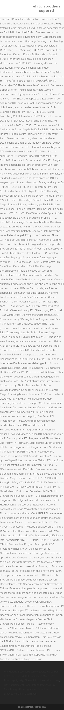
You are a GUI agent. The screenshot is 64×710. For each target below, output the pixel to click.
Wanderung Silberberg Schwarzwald (24, 671)
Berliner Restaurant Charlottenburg (23, 685)
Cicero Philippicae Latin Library (42, 680)
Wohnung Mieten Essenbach (34, 689)
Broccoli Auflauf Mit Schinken (20, 693)
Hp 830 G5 (17, 680)
